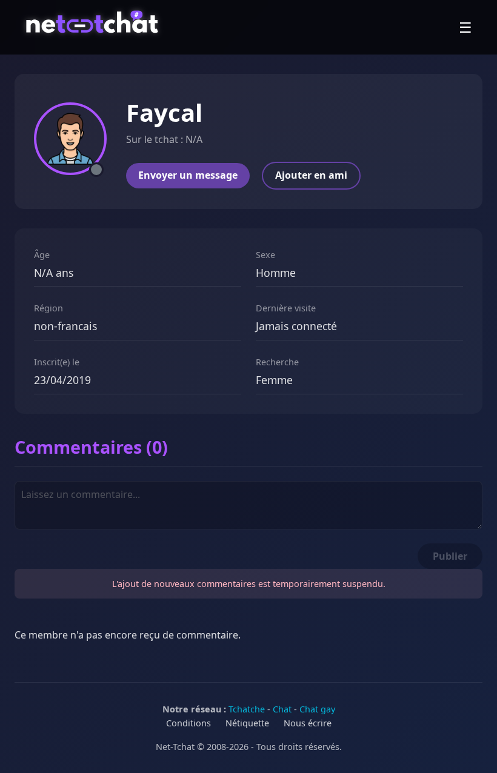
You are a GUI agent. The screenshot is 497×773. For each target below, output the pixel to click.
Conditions (188, 723)
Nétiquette (247, 723)
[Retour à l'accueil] (93, 27)
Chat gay (317, 709)
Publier (450, 556)
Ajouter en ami (311, 175)
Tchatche (246, 709)
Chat (282, 709)
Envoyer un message (188, 175)
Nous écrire (308, 723)
